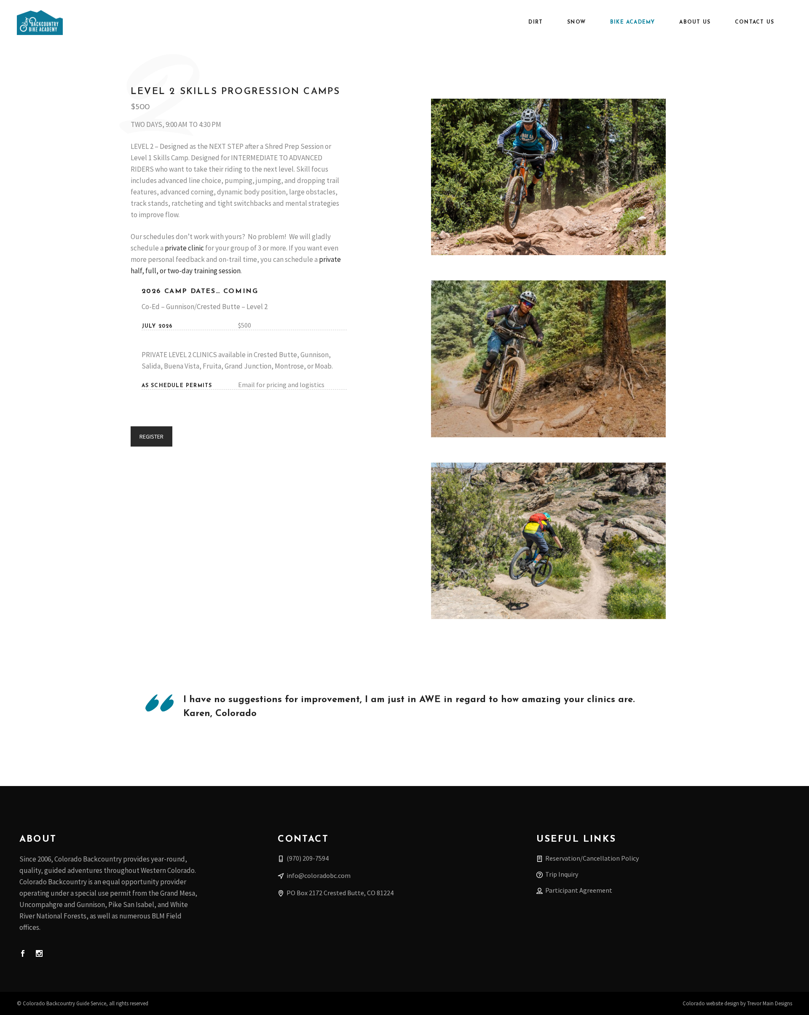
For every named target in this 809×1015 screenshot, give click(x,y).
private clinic (184, 248)
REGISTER (151, 436)
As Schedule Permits (177, 385)
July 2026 (157, 326)
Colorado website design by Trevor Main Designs (737, 1003)
